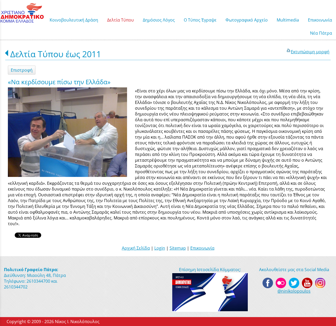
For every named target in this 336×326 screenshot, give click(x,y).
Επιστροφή (22, 70)
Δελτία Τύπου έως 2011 (55, 54)
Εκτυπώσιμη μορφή (310, 52)
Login (159, 248)
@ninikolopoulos (294, 291)
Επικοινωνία (202, 248)
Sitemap (178, 248)
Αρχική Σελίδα (136, 248)
